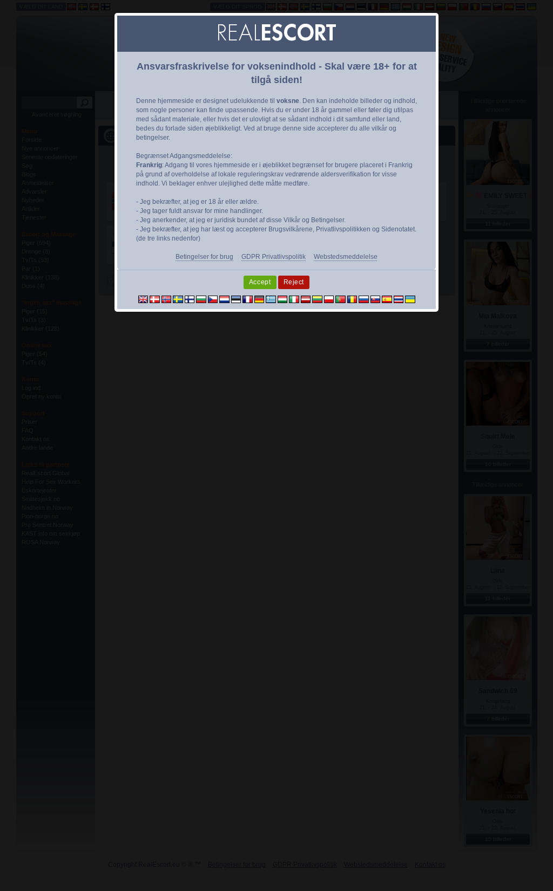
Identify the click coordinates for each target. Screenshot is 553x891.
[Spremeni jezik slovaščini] (375, 299)
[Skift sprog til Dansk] (155, 299)
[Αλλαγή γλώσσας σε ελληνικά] (271, 299)
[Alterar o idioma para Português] (340, 299)
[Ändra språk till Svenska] (178, 299)
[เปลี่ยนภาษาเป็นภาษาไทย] (399, 299)
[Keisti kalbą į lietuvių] (317, 299)
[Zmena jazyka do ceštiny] (213, 299)
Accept (260, 282)
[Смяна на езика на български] (201, 299)
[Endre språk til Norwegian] (166, 299)
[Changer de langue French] (247, 299)
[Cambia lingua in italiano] (294, 299)
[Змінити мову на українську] (410, 299)
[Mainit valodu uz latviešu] (306, 299)
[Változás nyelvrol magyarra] (283, 299)
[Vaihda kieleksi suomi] (190, 299)
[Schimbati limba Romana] (352, 299)
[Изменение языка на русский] (364, 299)
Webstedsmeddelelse (345, 257)
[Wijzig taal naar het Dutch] (224, 299)
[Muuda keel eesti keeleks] (236, 299)
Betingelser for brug (204, 257)
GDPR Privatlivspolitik (273, 257)
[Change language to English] (143, 299)
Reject (294, 282)
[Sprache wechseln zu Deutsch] (259, 299)
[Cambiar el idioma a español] (387, 299)
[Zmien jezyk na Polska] (329, 299)
